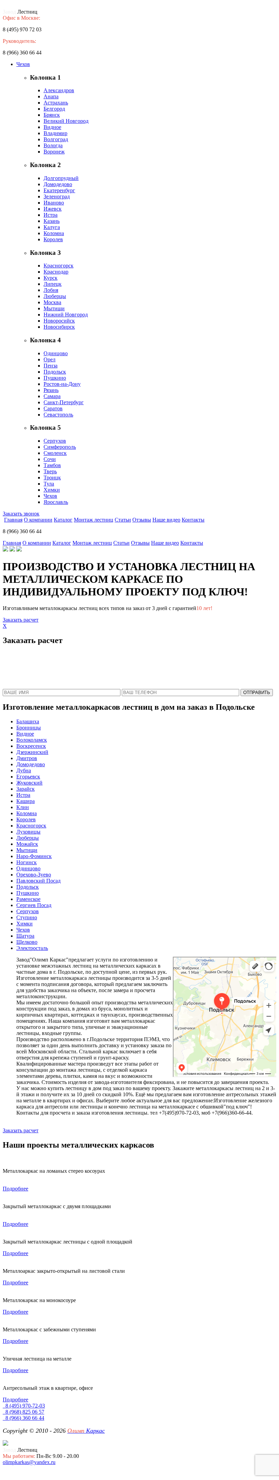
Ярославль (56, 502)
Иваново (54, 202)
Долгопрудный (61, 178)
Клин (22, 807)
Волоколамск (31, 740)
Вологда (53, 145)
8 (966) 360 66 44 (23, 1418)
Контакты (193, 520)
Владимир (55, 133)
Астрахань (56, 102)
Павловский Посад (38, 881)
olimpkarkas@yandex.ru (29, 1462)
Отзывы (141, 520)
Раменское (28, 899)
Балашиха (27, 721)
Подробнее (15, 1188)
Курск (51, 278)
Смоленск (55, 453)
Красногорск (58, 265)
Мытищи (54, 308)
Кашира (25, 801)
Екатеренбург (59, 190)
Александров (59, 90)
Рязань (51, 390)
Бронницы (28, 727)
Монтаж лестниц (93, 520)
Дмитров (26, 758)
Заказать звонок (21, 513)
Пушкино (55, 378)
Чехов (23, 64)
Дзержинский (32, 752)
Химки (52, 490)
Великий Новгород (66, 121)
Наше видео (166, 520)
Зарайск (25, 789)
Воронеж (54, 151)
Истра (51, 215)
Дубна (23, 770)
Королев (53, 239)
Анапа (51, 96)
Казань (52, 221)
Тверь (50, 471)
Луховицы (28, 832)
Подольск (55, 372)
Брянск (52, 115)
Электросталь (32, 948)
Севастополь (58, 414)
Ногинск (26, 862)
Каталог (63, 520)
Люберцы (55, 296)
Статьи (123, 520)
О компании (38, 520)
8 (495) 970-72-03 (24, 1406)
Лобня (51, 290)
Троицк (52, 477)
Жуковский (29, 783)
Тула (49, 484)
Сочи (50, 459)
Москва (52, 302)
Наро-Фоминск (34, 856)
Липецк (53, 284)
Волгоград (56, 139)
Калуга (52, 227)
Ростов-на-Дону (62, 384)
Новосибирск (59, 327)
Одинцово (56, 353)
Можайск (27, 844)
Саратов (53, 408)
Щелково (26, 942)
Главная (13, 520)
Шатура (25, 936)
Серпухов (55, 441)
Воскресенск (31, 746)
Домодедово (58, 184)
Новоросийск (59, 321)
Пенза (51, 365)
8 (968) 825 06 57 (23, 1412)
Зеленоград (57, 196)
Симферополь (60, 447)
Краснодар (56, 272)
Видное (52, 127)
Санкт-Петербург (64, 402)
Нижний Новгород (66, 314)
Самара (52, 396)
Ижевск (53, 209)
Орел (49, 359)
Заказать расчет (20, 620)
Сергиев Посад (33, 905)
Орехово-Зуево (33, 874)
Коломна (54, 233)
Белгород (54, 109)
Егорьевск (28, 776)
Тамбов (52, 465)
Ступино (26, 917)
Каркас (86, 1430)
